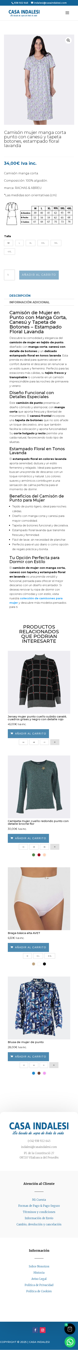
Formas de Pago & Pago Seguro (39, 1205)
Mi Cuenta (39, 1199)
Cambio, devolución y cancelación (39, 1224)
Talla (7, 236)
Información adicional (29, 302)
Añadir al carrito (39, 274)
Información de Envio (39, 1218)
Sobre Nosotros (39, 1266)
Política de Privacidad (39, 1285)
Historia (39, 1272)
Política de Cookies (39, 1291)
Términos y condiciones (39, 1212)
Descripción (19, 295)
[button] (68, 40)
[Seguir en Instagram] (43, 1298)
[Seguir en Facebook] (35, 1298)
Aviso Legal (39, 1279)
